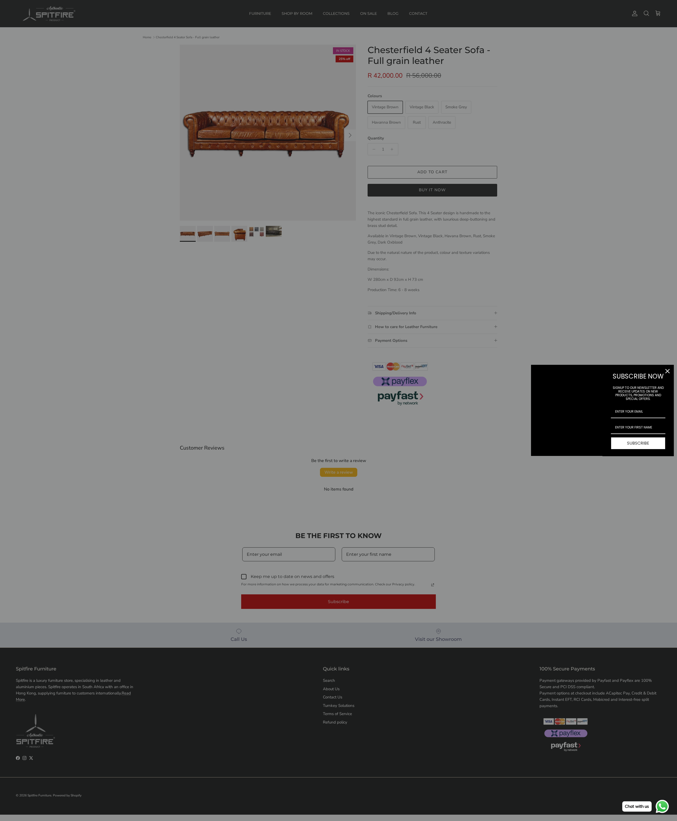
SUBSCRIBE (638, 443)
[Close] (667, 371)
